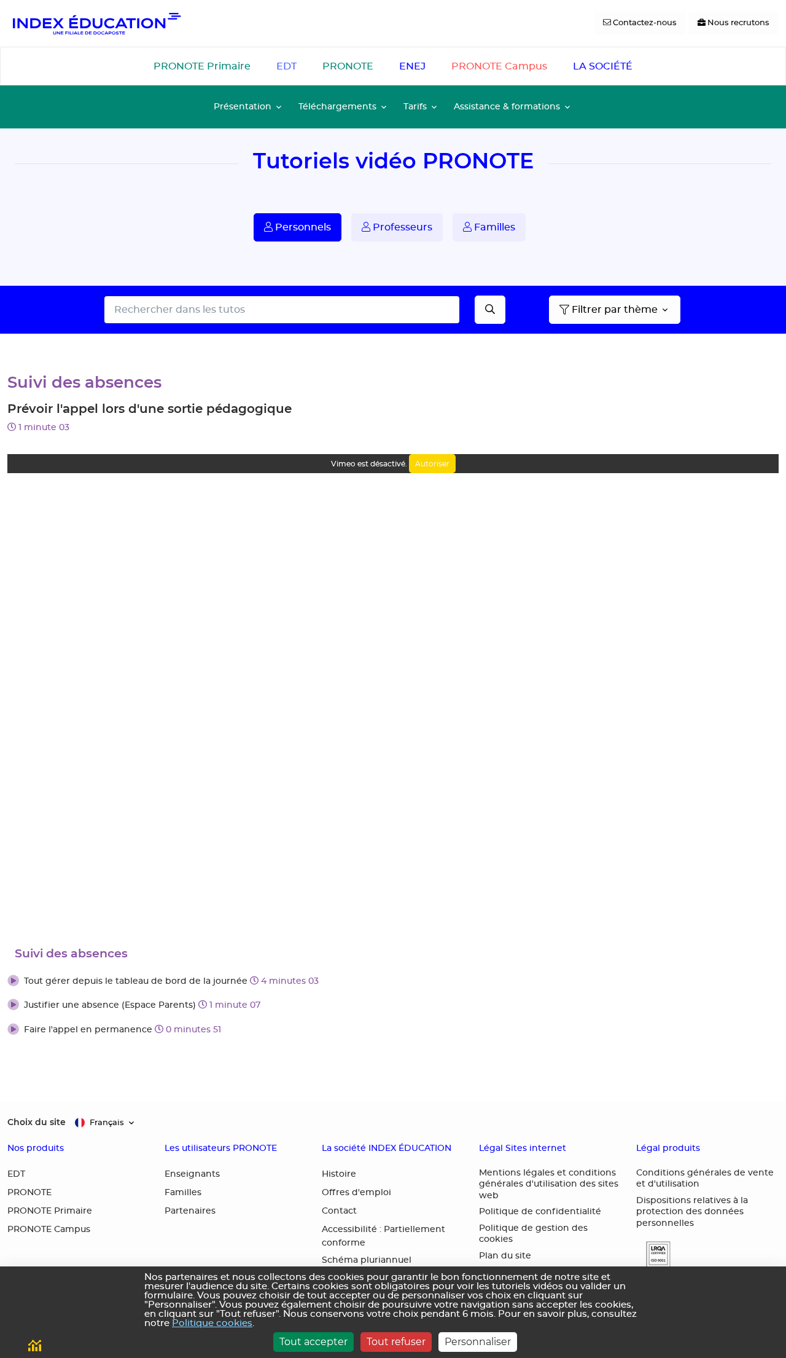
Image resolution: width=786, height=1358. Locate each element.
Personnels (302, 227)
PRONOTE (347, 66)
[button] (393, 982)
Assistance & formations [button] (507, 106)
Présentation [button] (242, 106)
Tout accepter (313, 1342)
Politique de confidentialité (540, 1211)
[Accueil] (95, 23)
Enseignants (192, 1174)
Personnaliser (478, 1342)
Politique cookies (212, 1323)
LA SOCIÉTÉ (602, 66)
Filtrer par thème (615, 310)
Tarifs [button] (415, 106)
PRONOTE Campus (499, 66)
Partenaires (190, 1211)
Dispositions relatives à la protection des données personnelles (692, 1212)
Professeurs (401, 227)
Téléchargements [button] (337, 106)
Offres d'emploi (356, 1192)
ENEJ (412, 66)
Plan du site (505, 1256)
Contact (339, 1211)
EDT (286, 66)
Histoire (339, 1174)
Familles (493, 227)
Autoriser (432, 463)
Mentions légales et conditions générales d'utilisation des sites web (548, 1184)
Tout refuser (396, 1342)
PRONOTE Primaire (202, 66)
